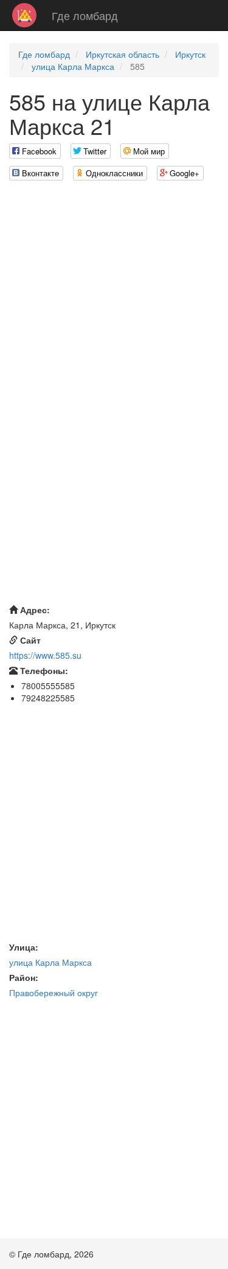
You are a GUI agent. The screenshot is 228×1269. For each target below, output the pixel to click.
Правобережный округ (53, 992)
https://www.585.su (45, 655)
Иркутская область (122, 54)
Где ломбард (85, 15)
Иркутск (190, 54)
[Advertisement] (114, 304)
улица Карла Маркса (73, 66)
